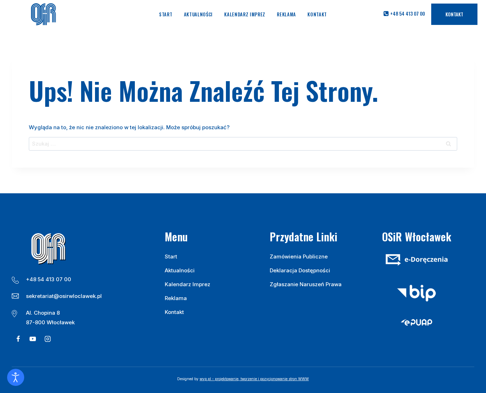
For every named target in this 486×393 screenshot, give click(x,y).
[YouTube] (32, 338)
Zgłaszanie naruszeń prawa (306, 284)
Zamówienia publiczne (299, 256)
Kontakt (317, 14)
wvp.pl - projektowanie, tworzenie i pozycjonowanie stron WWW (254, 379)
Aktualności (198, 14)
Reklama (286, 14)
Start (165, 14)
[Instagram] (47, 338)
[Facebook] (18, 338)
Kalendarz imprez (244, 14)
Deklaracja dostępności (300, 270)
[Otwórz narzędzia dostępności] (15, 377)
